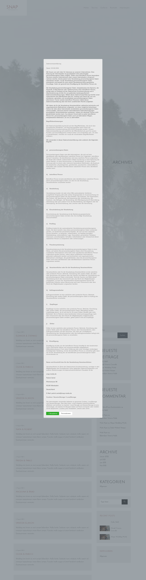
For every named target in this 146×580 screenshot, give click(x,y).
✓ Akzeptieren (52, 413)
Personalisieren (66, 413)
